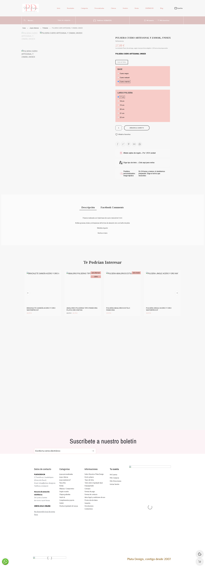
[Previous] (28, 293)
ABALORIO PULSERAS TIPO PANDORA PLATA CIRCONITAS (82, 309)
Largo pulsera (125, 93)
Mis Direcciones (115, 481)
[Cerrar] (115, 318)
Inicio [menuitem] (58, 8)
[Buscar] (24, 20)
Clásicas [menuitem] (113, 8)
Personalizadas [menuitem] (99, 8)
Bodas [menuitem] (137, 8)
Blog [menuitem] (161, 8)
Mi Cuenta (113, 475)
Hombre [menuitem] (125, 8)
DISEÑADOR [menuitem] (149, 8)
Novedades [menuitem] (70, 8)
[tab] (88, 207)
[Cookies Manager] (199, 554)
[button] (122, 134)
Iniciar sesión (114, 484)
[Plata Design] (30, 8)
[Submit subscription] (93, 451)
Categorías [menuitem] (84, 8)
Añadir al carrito (137, 128)
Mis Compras (114, 478)
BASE (120, 69)
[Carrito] (199, 561)
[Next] (177, 293)
